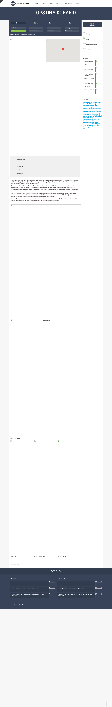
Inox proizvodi (98, 107)
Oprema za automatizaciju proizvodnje (92, 113)
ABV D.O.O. (13, 556)
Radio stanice (91, 120)
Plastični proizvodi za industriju (91, 115)
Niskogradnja (98, 111)
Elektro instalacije (86, 103)
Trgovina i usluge (15, 30)
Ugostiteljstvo (95, 123)
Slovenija (17, 34)
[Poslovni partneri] (20, 3)
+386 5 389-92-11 (20, 166)
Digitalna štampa (96, 102)
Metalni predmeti (86, 110)
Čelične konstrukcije (88, 125)
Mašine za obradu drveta (92, 108)
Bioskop (91, 102)
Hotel (97, 105)
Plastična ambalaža (93, 114)
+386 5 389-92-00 (20, 163)
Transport (89, 122)
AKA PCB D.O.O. (63, 556)
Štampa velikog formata (87, 127)
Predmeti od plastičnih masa (92, 117)
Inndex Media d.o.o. (20, 605)
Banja (88, 102)
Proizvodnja (14, 28)
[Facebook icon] (99, 605)
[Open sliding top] (1, 1)
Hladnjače (92, 105)
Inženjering (85, 108)
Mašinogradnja (98, 108)
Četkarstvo (94, 125)
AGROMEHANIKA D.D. (41, 556)
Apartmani (85, 102)
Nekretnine (94, 111)
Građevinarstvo (87, 105)
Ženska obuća (95, 127)
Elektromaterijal (92, 103)
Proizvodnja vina (86, 120)
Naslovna (12, 34)
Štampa (98, 125)
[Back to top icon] (104, 703)
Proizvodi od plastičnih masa (88, 119)
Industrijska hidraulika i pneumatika (89, 107)
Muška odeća (91, 110)
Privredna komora (96, 118)
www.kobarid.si (20, 173)
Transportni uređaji (86, 124)
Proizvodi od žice (96, 119)
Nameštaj (89, 111)
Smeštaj (85, 122)
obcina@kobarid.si (20, 170)
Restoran (94, 120)
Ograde (84, 113)
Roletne (98, 120)
